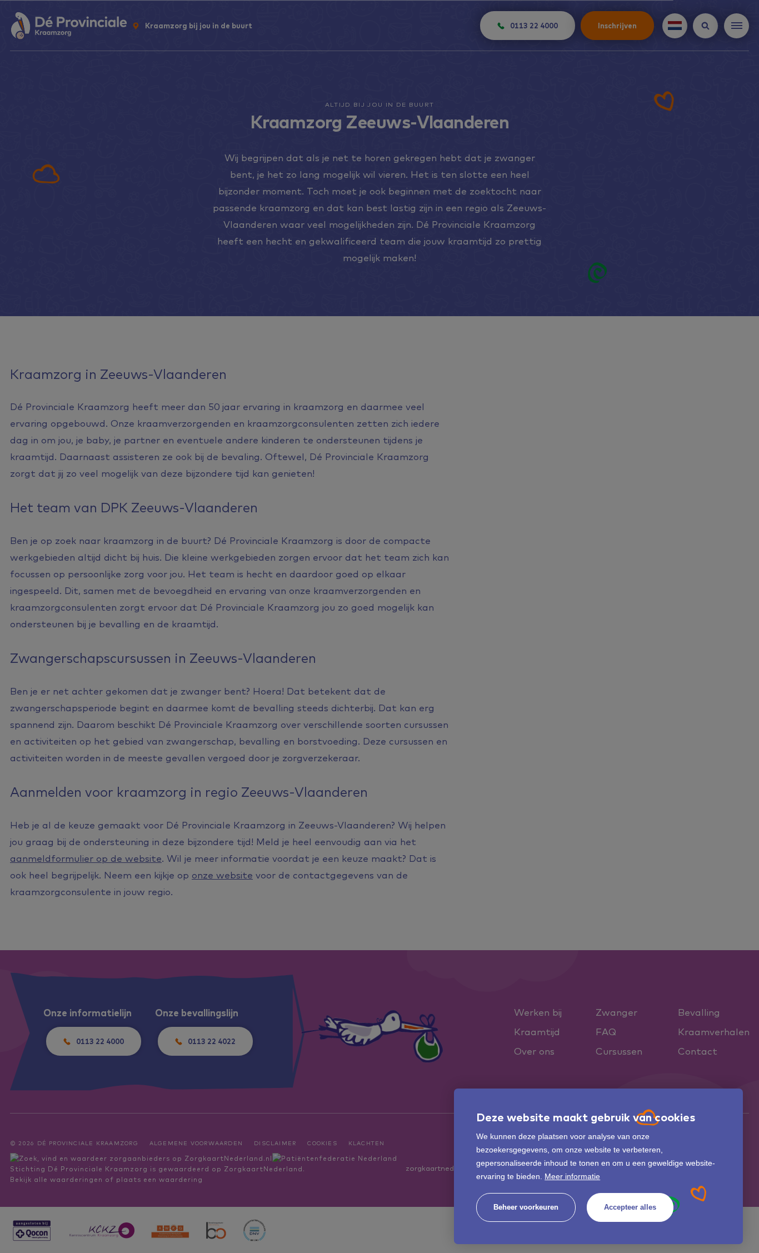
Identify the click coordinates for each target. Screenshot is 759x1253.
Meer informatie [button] (572, 1176)
